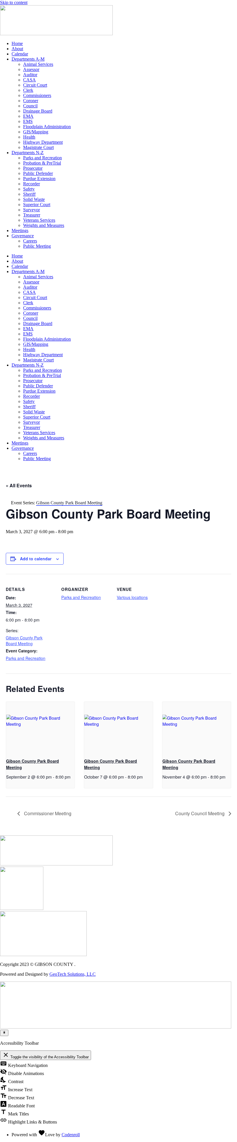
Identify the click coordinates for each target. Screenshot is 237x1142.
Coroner (30, 100)
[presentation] (40, 727)
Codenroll (71, 1134)
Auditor (30, 74)
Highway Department (43, 142)
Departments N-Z (28, 152)
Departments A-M (28, 59)
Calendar (20, 53)
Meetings (20, 230)
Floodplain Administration (47, 126)
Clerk (28, 90)
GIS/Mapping (35, 131)
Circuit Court (35, 85)
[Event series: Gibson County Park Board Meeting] (8, 785)
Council (30, 105)
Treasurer (31, 214)
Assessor (31, 69)
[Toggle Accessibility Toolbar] (4, 1033)
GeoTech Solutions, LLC (72, 974)
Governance (23, 235)
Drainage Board (37, 111)
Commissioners (37, 95)
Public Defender (38, 173)
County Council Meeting (200, 813)
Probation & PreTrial (42, 163)
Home (17, 43)
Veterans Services (39, 220)
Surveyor (31, 209)
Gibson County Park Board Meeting (24, 640)
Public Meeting (37, 246)
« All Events (19, 485)
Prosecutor (32, 168)
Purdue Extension (39, 178)
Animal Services (38, 64)
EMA (28, 116)
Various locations (132, 597)
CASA (29, 79)
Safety (29, 188)
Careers (30, 240)
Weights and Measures (43, 225)
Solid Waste (34, 199)
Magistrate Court (38, 147)
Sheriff (29, 194)
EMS (28, 121)
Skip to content (13, 2)
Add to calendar (35, 558)
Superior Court (36, 204)
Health (29, 137)
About (17, 48)
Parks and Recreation (42, 157)
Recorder (31, 183)
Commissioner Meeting (47, 813)
